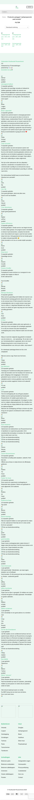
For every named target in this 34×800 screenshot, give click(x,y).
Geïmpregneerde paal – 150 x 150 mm (5, 45)
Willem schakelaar (6, 608)
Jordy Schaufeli (5, 143)
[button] (2, 7)
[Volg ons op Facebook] (13, 2)
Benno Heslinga (6, 516)
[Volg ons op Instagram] (16, 2)
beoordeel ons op (6, 70)
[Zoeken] (5, 7)
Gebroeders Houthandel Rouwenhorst (12, 61)
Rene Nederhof (5, 424)
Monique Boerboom (7, 292)
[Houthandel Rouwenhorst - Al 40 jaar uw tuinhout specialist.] (17, 7)
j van (2, 389)
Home (4, 17)
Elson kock (4, 252)
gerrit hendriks (5, 539)
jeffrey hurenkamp (6, 588)
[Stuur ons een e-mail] (18, 2)
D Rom (3, 320)
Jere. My (3, 189)
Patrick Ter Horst (6, 478)
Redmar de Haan (6, 500)
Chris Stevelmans (6, 207)
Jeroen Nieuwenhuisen (8, 453)
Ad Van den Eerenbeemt (8, 629)
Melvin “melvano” (6, 675)
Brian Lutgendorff (6, 110)
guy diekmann (5, 366)
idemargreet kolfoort (7, 84)
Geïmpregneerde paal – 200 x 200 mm (16, 45)
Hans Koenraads (6, 566)
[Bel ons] (21, 2)
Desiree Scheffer (6, 268)
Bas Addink (4, 659)
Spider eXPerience (6, 223)
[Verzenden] (30, 12)
